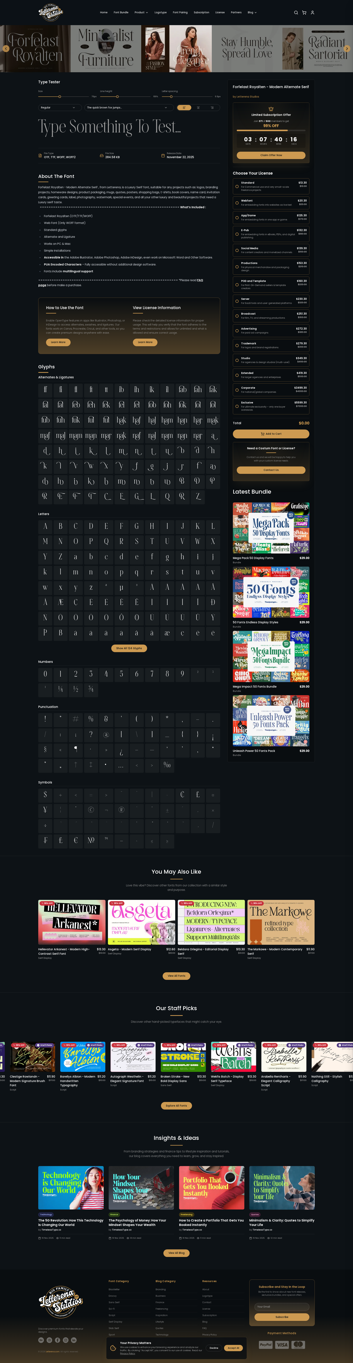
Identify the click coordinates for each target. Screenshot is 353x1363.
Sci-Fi (112, 1308)
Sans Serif (114, 1302)
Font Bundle (121, 12)
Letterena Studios (248, 96)
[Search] (296, 12)
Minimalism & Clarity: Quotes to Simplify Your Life (281, 1222)
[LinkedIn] (74, 1340)
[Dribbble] (49, 1340)
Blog (250, 12)
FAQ (204, 1328)
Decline (214, 1348)
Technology (162, 1334)
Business (161, 1295)
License (220, 12)
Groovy (112, 1295)
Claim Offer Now (271, 155)
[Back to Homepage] (50, 12)
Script (112, 1315)
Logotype (161, 12)
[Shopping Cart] (304, 12)
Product (140, 12)
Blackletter (114, 1289)
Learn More (58, 342)
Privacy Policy (209, 1334)
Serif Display (115, 1321)
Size (40, 91)
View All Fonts (176, 976)
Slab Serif (114, 1328)
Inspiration (162, 1315)
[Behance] (41, 1340)
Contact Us (271, 470)
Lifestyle (160, 1321)
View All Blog (177, 1253)
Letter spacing (170, 91)
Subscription (201, 12)
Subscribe (282, 1317)
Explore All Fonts (176, 1106)
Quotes (159, 1328)
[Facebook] (57, 1340)
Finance (160, 1302)
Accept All (233, 1348)
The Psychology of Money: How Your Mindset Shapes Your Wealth (137, 1222)
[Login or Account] (312, 12)
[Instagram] (66, 1340)
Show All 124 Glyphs (129, 648)
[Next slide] (347, 48)
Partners (236, 12)
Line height (106, 91)
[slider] (60, 96)
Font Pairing (180, 12)
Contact (206, 1302)
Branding (161, 1289)
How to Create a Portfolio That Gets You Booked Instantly (211, 1222)
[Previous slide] (6, 48)
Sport (112, 1334)
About (205, 1289)
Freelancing (162, 1308)
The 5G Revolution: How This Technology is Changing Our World (70, 1222)
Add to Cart (273, 434)
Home (104, 12)
